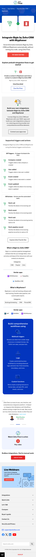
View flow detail (18, 84)
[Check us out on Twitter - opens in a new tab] (6, 534)
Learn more (22, 414)
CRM (12, 265)
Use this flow (18, 88)
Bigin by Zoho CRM (22, 8)
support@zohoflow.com (12, 530)
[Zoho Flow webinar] (18, 477)
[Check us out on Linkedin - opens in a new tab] (10, 534)
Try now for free (18, 55)
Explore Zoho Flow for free (18, 240)
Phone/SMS (27, 302)
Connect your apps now (18, 132)
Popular (18, 265)
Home (3, 8)
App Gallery (11, 8)
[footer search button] (32, 544)
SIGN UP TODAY (18, 457)
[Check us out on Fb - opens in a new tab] (3, 534)
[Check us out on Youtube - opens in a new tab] (14, 534)
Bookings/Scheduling (11, 302)
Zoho (23, 265)
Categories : (17, 262)
